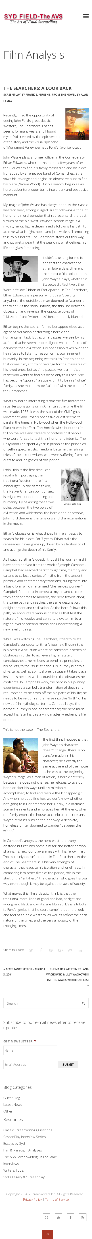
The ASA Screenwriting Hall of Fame (30, 1157)
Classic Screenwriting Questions (27, 1130)
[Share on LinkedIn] (80, 950)
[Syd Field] (33, 22)
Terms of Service (57, 1199)
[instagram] (46, 1217)
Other (8, 1111)
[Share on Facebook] (41, 950)
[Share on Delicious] (70, 950)
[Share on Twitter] (31, 950)
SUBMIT (68, 1064)
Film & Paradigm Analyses (22, 1150)
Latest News (12, 1104)
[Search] (83, 1003)
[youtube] (58, 1217)
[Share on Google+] (60, 950)
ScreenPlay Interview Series (24, 1136)
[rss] (82, 1217)
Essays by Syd (14, 1143)
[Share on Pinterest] (50, 950)
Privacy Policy (32, 1199)
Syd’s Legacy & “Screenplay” (24, 1177)
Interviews (11, 1163)
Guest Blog (11, 1097)
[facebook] (70, 1217)
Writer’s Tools (13, 1170)
